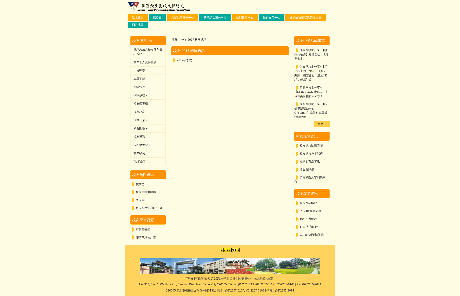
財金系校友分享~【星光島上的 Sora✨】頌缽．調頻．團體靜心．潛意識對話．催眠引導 (311, 73)
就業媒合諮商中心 (215, 17)
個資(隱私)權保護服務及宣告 (255, 278)
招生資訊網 (307, 169)
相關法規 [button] (140, 87)
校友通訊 (139, 136)
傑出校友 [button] (140, 111)
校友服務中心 (271, 17)
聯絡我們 (139, 161)
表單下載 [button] (140, 78)
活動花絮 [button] (140, 120)
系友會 (140, 200)
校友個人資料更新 (145, 62)
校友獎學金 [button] (141, 144)
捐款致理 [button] (140, 95)
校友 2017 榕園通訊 (193, 39)
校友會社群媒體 (146, 192)
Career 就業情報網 (312, 234)
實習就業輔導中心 (182, 17)
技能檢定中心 (244, 17)
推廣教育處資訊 (310, 161)
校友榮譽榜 (141, 103)
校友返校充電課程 (311, 153)
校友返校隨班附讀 (311, 145)
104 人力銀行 (308, 218)
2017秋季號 (184, 60)
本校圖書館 (143, 229)
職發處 (157, 17)
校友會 (140, 184)
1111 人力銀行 (309, 226)
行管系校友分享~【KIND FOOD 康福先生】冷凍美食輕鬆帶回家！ (311, 92)
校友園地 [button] (140, 128)
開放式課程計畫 (146, 237)
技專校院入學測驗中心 (310, 179)
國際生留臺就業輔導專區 (305, 17)
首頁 (174, 39)
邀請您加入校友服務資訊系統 (148, 51)
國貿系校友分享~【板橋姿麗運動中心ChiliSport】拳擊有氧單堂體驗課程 (310, 111)
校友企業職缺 (308, 203)
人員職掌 (139, 70)
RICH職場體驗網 (310, 211)
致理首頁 (137, 17)
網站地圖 (137, 24)
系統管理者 (228, 278)
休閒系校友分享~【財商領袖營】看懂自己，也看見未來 (311, 54)
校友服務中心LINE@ (149, 207)
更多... (322, 124)
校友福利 (139, 153)
